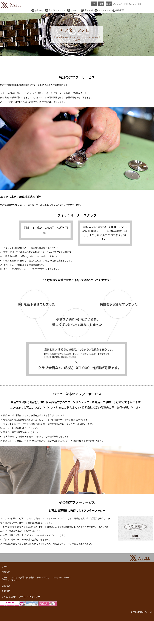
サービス (75, 10)
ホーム (5, 566)
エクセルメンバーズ (61, 577)
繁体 (101, 4)
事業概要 (120, 10)
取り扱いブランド (57, 10)
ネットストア (104, 10)
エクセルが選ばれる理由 (22, 577)
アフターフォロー (11, 580)
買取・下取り (43, 577)
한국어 (109, 4)
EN (94, 4)
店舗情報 (88, 10)
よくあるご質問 (121, 4)
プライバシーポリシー (29, 596)
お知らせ (39, 10)
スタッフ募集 (136, 4)
